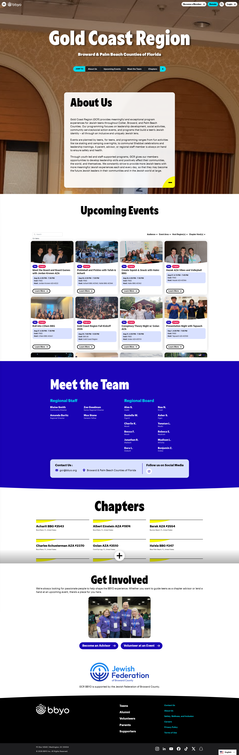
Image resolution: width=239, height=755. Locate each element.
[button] (4, 4)
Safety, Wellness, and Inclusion (179, 716)
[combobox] (227, 752)
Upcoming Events (112, 69)
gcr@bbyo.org (68, 470)
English (228, 752)
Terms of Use (170, 732)
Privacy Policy (171, 727)
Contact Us (169, 705)
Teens (124, 705)
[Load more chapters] (119, 556)
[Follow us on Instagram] (149, 471)
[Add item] (163, 69)
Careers (168, 721)
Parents (125, 725)
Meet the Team (134, 69)
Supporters (128, 731)
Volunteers (127, 718)
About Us (92, 69)
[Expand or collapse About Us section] (168, 182)
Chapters (152, 69)
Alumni (125, 712)
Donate (212, 4)
